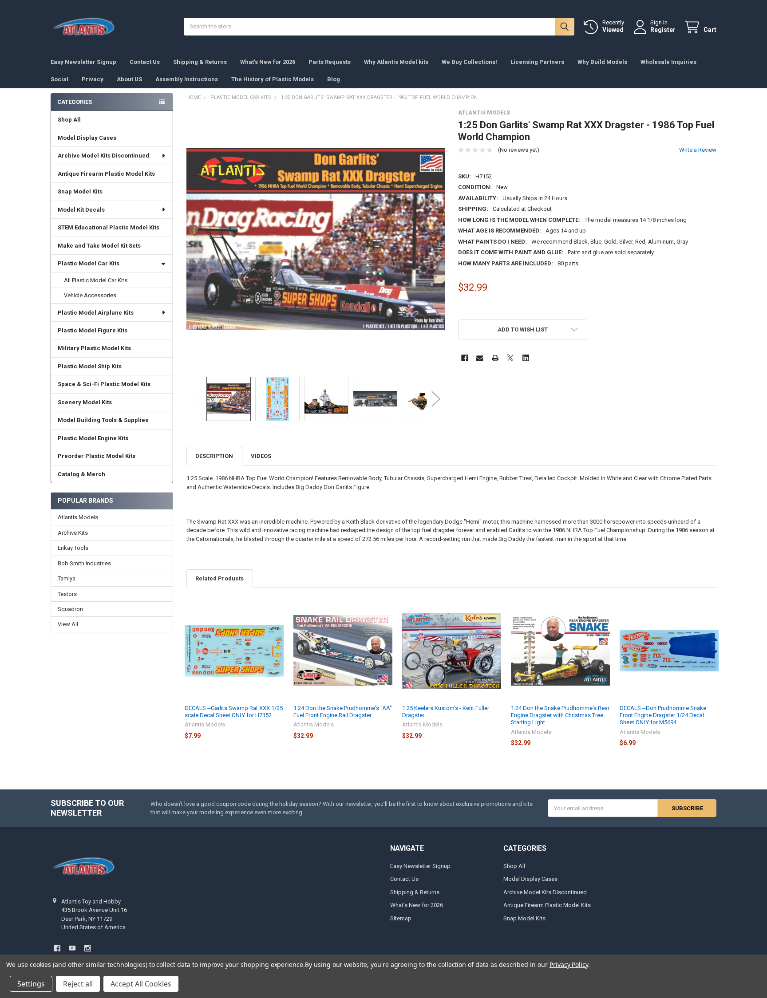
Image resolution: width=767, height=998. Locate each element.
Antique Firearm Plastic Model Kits (106, 173)
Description (214, 456)
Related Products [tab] (219, 578)
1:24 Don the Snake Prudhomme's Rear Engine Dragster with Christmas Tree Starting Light (560, 715)
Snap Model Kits (80, 191)
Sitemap (400, 918)
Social (59, 79)
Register (663, 29)
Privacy (92, 79)
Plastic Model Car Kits (88, 263)
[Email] (479, 357)
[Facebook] (464, 357)
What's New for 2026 (267, 62)
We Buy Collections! (469, 62)
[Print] (495, 357)
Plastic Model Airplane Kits (96, 312)
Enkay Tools (73, 547)
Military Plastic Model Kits (94, 348)
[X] (510, 357)
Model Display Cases (87, 137)
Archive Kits (73, 532)
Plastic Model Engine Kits (93, 438)
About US (129, 79)
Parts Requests (329, 62)
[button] (522, 329)
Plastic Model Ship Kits (90, 366)
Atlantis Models (78, 517)
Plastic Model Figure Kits (92, 330)
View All (68, 624)
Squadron (70, 609)
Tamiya (66, 578)
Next (436, 398)
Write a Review (697, 149)
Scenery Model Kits (85, 402)
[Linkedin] (525, 357)
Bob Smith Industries (84, 563)
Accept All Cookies (141, 984)
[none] (315, 238)
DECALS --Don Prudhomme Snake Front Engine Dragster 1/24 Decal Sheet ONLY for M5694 (663, 715)
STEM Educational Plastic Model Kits (108, 227)
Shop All (69, 119)
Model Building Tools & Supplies (103, 420)
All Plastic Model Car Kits (95, 280)
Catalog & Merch (81, 474)
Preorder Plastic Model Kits (96, 456)
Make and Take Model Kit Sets (99, 245)
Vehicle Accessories (90, 295)
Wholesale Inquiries (668, 62)
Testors (67, 594)
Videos (261, 456)
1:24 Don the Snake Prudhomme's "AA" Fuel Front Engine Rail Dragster (342, 711)
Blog (333, 79)
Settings (31, 984)
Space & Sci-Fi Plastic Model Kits (104, 384)
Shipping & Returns (200, 62)
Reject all (78, 984)
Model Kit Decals (81, 209)
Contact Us (145, 62)
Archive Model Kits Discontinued (103, 155)
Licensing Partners (537, 62)
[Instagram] (87, 948)
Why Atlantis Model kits (396, 62)
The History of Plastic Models (272, 79)
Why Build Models (602, 62)
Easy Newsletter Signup (83, 62)
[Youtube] (72, 948)
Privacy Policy (569, 964)
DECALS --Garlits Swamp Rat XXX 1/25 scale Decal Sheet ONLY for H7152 (234, 711)
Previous (195, 398)
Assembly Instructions (186, 79)
